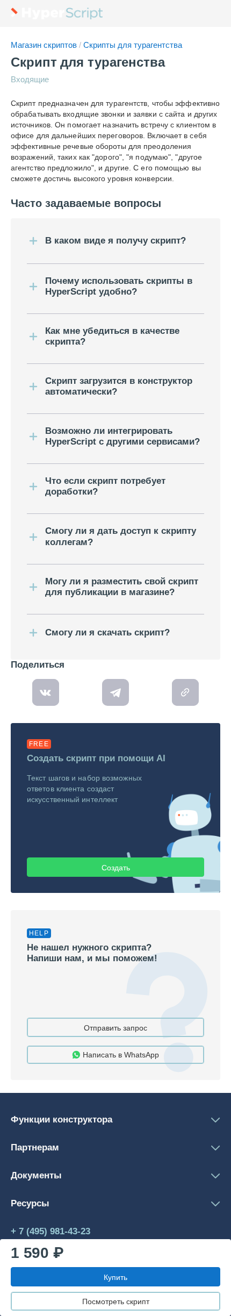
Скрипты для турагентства (131, 44)
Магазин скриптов (45, 44)
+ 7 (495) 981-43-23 (50, 1231)
